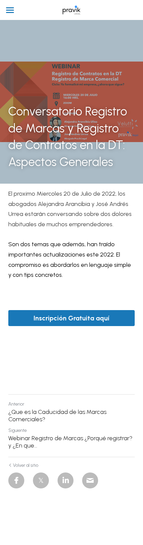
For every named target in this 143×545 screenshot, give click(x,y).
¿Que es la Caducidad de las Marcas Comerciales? (57, 415)
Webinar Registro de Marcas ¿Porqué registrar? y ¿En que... (70, 442)
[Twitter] (41, 480)
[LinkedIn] (65, 480)
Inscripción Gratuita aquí (71, 318)
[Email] (90, 480)
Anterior (16, 404)
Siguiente (17, 430)
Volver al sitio (25, 465)
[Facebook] (16, 480)
